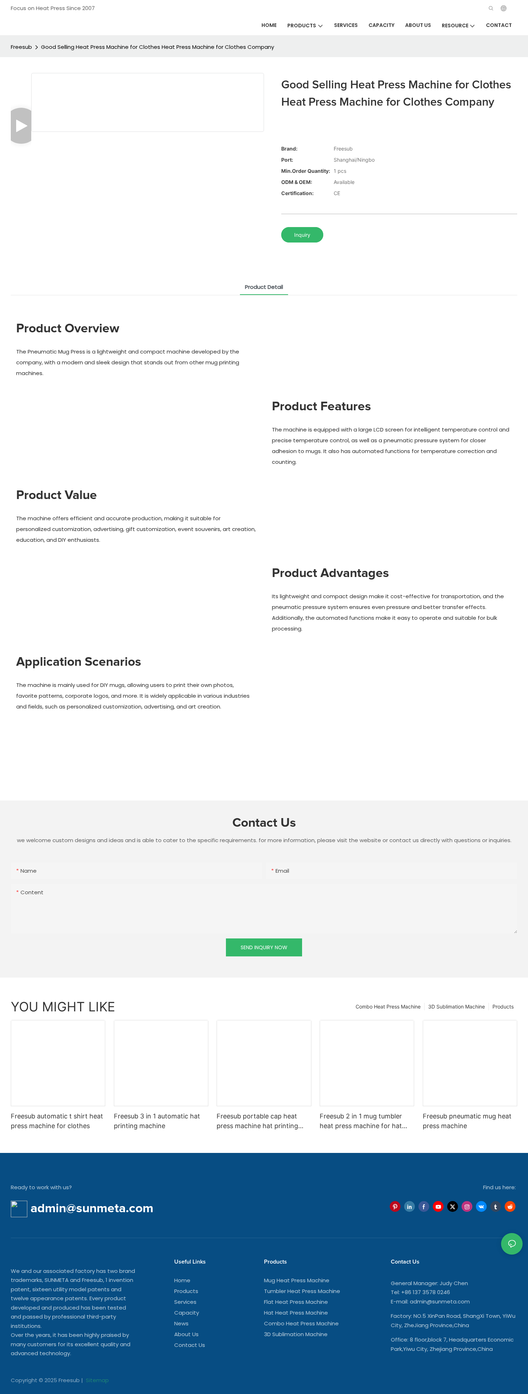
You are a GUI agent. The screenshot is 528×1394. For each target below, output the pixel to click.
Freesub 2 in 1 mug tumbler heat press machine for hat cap (361, 1121)
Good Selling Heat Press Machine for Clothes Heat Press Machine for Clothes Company (157, 47)
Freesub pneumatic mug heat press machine (467, 1121)
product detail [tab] (264, 287)
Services (185, 1302)
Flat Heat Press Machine (296, 1302)
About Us (186, 1334)
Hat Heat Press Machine (296, 1312)
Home (182, 1280)
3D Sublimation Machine (456, 1006)
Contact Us (189, 1345)
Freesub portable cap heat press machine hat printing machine (257, 1121)
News (181, 1323)
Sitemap (96, 1380)
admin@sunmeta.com (440, 1301)
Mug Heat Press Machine (296, 1280)
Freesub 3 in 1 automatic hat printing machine (157, 1121)
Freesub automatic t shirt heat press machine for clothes (57, 1121)
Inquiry (302, 235)
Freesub (21, 47)
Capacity (186, 1312)
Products (503, 1006)
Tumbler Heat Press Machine (302, 1291)
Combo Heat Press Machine (388, 1006)
